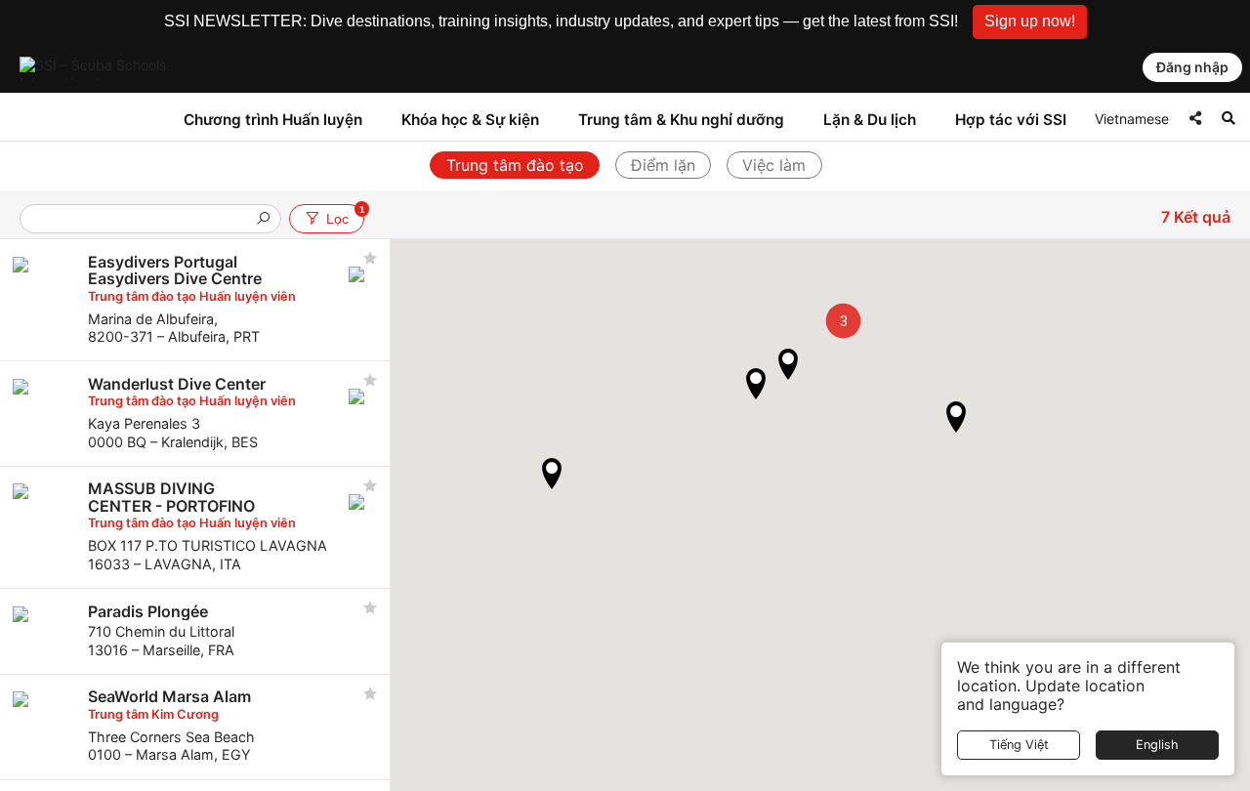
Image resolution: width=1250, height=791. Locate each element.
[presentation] (142, 220)
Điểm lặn (663, 165)
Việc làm (774, 165)
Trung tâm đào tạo (515, 165)
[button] (1030, 22)
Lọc (344, 215)
